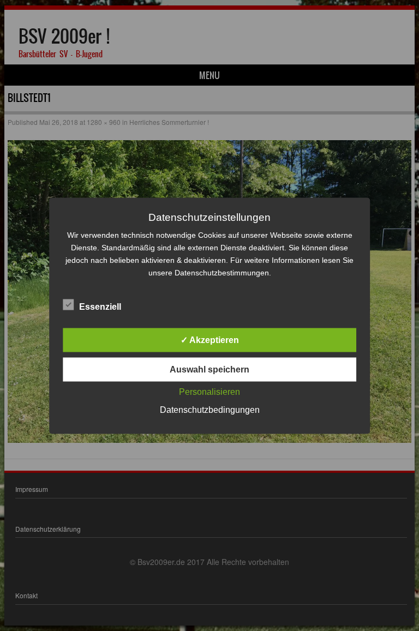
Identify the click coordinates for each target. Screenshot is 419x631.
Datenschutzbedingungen (210, 409)
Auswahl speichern (209, 369)
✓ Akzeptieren (210, 339)
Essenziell (100, 306)
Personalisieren (209, 391)
